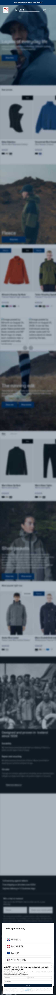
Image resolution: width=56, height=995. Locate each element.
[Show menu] (51, 10)
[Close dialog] (51, 966)
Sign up (28, 985)
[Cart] (44, 10)
